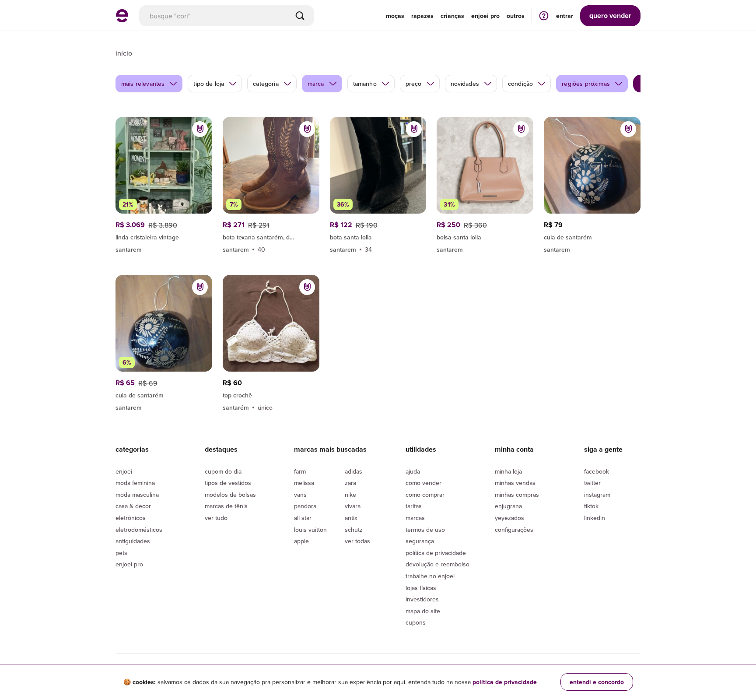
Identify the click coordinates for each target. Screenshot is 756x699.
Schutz (354, 529)
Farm (300, 471)
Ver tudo (216, 517)
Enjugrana (508, 506)
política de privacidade (504, 682)
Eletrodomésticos (139, 529)
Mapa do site (423, 611)
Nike (350, 494)
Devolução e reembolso (437, 564)
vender (610, 16)
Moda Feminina (135, 482)
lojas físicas (421, 587)
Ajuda (413, 471)
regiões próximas (586, 83)
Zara (350, 482)
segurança (420, 541)
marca (316, 83)
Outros (516, 15)
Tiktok (591, 506)
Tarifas (414, 506)
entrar (564, 15)
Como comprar (425, 494)
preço (414, 83)
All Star (303, 517)
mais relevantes (142, 83)
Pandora (305, 506)
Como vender (423, 482)
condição (520, 83)
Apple (301, 541)
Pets (121, 552)
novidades (465, 83)
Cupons (416, 622)
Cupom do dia (223, 471)
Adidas (353, 471)
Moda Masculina (137, 494)
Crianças (452, 15)
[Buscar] (300, 16)
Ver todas (357, 541)
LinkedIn (594, 517)
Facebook (596, 471)
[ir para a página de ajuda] (544, 15)
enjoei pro (485, 15)
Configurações (514, 529)
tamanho (365, 83)
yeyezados (509, 517)
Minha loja (508, 471)
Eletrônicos (131, 517)
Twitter (592, 482)
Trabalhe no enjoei (430, 576)
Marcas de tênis (226, 506)
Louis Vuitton (310, 529)
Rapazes (422, 15)
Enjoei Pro (129, 564)
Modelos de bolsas (230, 494)
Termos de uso (425, 529)
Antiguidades (133, 541)
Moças (395, 15)
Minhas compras (517, 494)
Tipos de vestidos (228, 482)
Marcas (415, 517)
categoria (265, 83)
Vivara (352, 506)
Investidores (422, 599)
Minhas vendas (515, 482)
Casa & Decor (133, 506)
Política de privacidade (436, 552)
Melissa (304, 482)
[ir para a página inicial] (122, 20)
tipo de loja (208, 83)
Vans (300, 494)
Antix (351, 517)
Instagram (597, 494)
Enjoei (124, 471)
